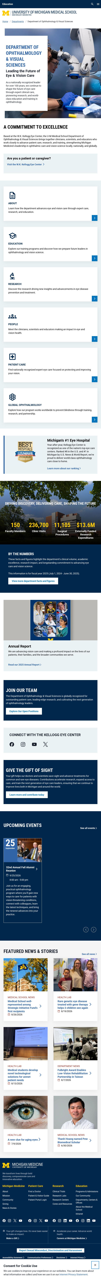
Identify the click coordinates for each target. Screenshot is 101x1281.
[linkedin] (65, 1221)
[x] (45, 744)
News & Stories (9, 1208)
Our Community (83, 1195)
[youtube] (34, 744)
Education (81, 1186)
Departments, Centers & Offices (86, 1201)
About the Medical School (84, 1208)
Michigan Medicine (13, 1186)
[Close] (95, 1265)
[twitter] (15, 1221)
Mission (6, 1195)
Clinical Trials (59, 1191)
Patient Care (35, 1186)
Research (58, 1186)
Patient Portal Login (37, 1200)
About (5, 1191)
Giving (5, 1204)
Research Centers (61, 1200)
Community (7, 1200)
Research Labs (59, 1195)
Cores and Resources (62, 1204)
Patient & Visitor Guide (38, 1195)
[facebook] (11, 744)
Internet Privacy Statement (73, 1274)
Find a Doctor (34, 1191)
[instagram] (23, 744)
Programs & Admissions (87, 1191)
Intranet (79, 1214)
